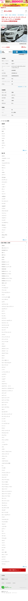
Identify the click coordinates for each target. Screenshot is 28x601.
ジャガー (3, 198)
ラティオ (3, 535)
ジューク (3, 376)
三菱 (3, 140)
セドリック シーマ (5, 397)
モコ (3, 531)
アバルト (3, 208)
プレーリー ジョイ (5, 500)
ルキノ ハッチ (4, 554)
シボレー (3, 186)
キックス (3, 315)
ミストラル (4, 526)
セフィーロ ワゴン (5, 407)
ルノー (3, 232)
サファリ (3, 367)
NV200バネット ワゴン (6, 273)
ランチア (3, 220)
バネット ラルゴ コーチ (6, 451)
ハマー (3, 191)
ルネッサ (3, 556)
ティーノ (3, 425)
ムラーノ (3, 528)
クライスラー (4, 182)
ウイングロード (5, 299)
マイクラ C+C (4, 521)
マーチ (3, 517)
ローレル (3, 563)
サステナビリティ (14, 592)
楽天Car (2, 14)
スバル (3, 138)
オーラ (3, 311)
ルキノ (3, 549)
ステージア (4, 393)
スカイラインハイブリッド (7, 390)
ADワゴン (4, 254)
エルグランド (4, 308)
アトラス (3, 285)
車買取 (6, 14)
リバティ (3, 545)
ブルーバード (4, 489)
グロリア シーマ (5, 348)
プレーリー (4, 498)
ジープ (3, 184)
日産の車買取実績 (21, 14)
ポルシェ (3, 167)
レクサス (3, 128)
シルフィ (3, 381)
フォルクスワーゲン (6, 163)
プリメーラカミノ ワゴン (7, 486)
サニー (3, 357)
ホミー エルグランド (6, 514)
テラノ (3, 437)
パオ (3, 446)
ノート (3, 442)
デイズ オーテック (6, 430)
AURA (3, 257)
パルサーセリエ (5, 460)
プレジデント (4, 505)
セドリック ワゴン (5, 400)
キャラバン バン (5, 322)
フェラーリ (4, 215)
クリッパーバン (5, 339)
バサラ (3, 449)
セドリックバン (5, 402)
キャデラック (4, 179)
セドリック (4, 395)
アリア (3, 294)
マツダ (3, 136)
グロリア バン (5, 350)
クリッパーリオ (5, 341)
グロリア (3, 346)
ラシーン (3, 533)
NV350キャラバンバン (6, 280)
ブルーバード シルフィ (6, 493)
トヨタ (3, 126)
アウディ (3, 165)
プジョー (3, 229)
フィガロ (3, 467)
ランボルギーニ (5, 222)
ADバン (3, 252)
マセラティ (4, 217)
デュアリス (4, 435)
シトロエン (4, 227)
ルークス (3, 547)
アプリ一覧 (3, 592)
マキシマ (3, 524)
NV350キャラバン (5, 276)
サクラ (3, 355)
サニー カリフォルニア (6, 362)
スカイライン (4, 383)
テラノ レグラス (5, 439)
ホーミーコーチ (5, 512)
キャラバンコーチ (5, 325)
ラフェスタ (4, 538)
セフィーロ (4, 404)
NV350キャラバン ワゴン (7, 278)
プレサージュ (4, 503)
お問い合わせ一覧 (8, 592)
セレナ (3, 409)
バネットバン (4, 456)
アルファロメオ (5, 210)
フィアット (4, 213)
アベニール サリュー (6, 292)
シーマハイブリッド (6, 371)
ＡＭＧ (3, 172)
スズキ (3, 143)
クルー (3, 343)
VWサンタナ (4, 283)
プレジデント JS (5, 507)
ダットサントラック (6, 416)
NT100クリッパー (5, 262)
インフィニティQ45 (6, 297)
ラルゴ (3, 540)
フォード (3, 193)
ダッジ (3, 189)
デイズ (3, 428)
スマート (3, 174)
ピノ (3, 465)
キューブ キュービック (6, 332)
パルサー (3, 458)
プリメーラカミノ (5, 484)
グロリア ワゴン (5, 353)
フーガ (3, 470)
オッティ (3, 313)
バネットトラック (5, 453)
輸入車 (3, 153)
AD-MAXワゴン (5, 250)
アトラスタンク (5, 287)
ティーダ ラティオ (5, 423)
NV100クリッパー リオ (6, 266)
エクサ (3, 301)
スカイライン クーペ (6, 386)
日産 (3, 131)
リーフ (3, 542)
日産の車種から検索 (5, 242)
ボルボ (3, 237)
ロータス (3, 203)
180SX (3, 245)
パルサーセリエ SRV (6, 463)
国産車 (3, 123)
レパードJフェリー (6, 561)
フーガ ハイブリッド (6, 472)
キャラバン (4, 318)
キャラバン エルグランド (7, 320)
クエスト (3, 334)
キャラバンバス (5, 327)
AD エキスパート (5, 247)
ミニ (3, 170)
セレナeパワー (5, 411)
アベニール (4, 290)
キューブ (3, 329)
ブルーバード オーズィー (7, 491)
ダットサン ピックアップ (7, 414)
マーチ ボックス (5, 519)
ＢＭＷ (3, 160)
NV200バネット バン (6, 271)
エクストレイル (5, 304)
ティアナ (3, 418)
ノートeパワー (5, 444)
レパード (3, 559)
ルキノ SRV (4, 552)
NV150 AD (4, 269)
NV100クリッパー (5, 264)
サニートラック (5, 364)
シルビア (3, 379)
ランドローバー (5, 201)
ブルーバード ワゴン (6, 496)
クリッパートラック (6, 336)
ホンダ (3, 133)
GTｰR (3, 259)
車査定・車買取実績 (12, 14)
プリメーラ (4, 477)
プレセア (3, 510)
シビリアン (4, 374)
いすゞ (3, 147)
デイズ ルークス (5, 432)
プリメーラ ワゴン (5, 479)
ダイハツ (3, 145)
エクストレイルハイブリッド (8, 306)
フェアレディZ (5, 474)
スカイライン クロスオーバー (8, 388)
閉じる (24, 150)
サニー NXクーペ (5, 360)
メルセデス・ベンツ (6, 158)
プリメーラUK (5, 481)
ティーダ (3, 421)
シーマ (3, 369)
